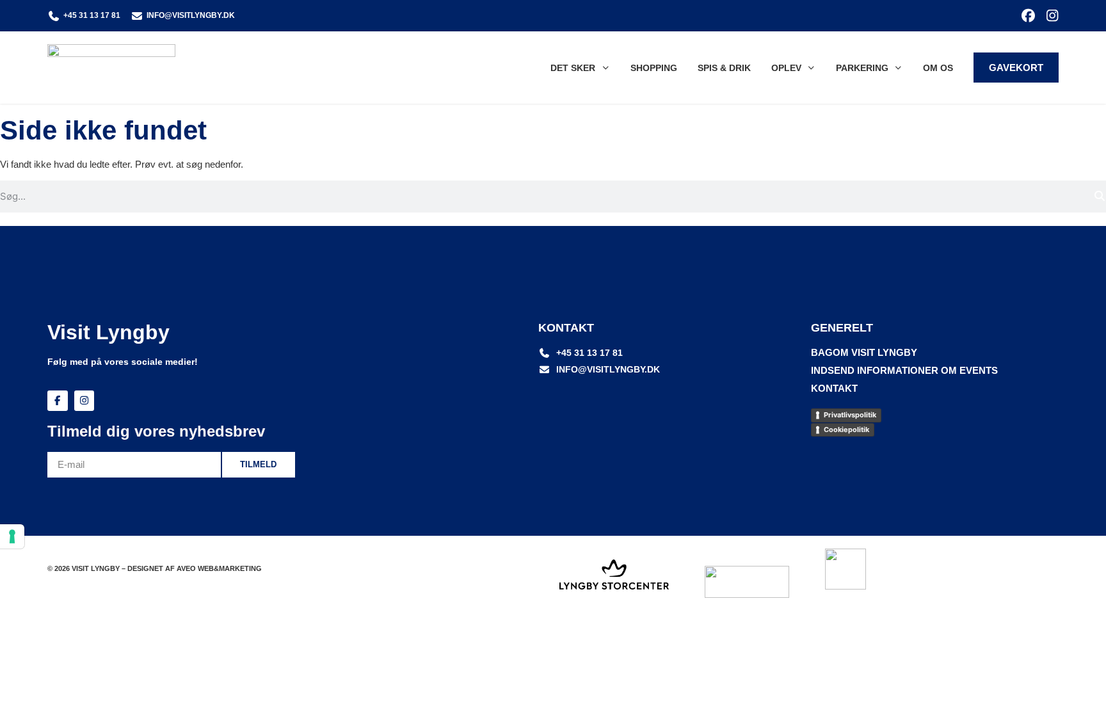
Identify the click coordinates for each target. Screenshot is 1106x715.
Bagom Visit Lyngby (864, 352)
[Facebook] (1028, 15)
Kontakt (834, 388)
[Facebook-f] (57, 400)
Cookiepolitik (846, 429)
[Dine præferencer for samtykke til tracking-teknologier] (12, 536)
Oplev (786, 68)
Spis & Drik (724, 68)
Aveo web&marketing (219, 568)
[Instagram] (1052, 15)
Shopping (653, 68)
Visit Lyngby (108, 332)
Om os (938, 68)
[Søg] (1099, 197)
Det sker (572, 68)
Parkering (862, 68)
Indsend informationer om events (904, 370)
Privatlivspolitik (850, 414)
